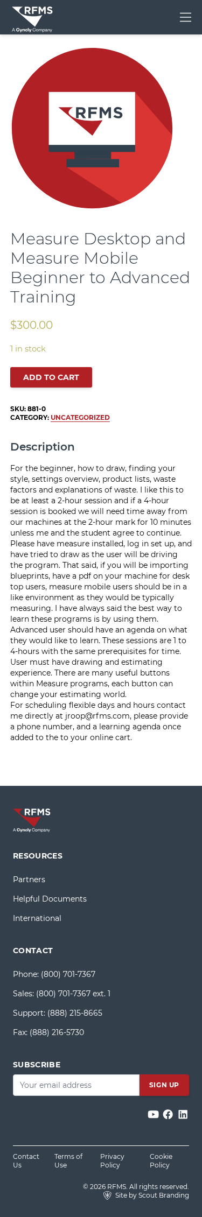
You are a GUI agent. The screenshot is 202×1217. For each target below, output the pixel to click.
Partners (29, 879)
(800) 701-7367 (68, 974)
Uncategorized (80, 417)
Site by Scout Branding (151, 1195)
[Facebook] (169, 1114)
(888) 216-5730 (57, 1032)
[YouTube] (154, 1114)
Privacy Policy (112, 1160)
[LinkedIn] (183, 1114)
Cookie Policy (161, 1160)
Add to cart (51, 377)
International (37, 918)
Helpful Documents (50, 899)
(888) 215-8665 (74, 1013)
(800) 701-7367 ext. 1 (73, 993)
